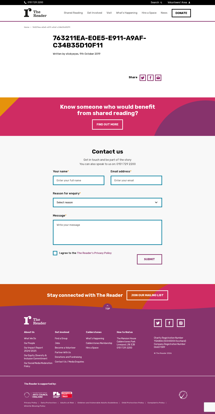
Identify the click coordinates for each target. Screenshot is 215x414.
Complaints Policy (156, 403)
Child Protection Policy (133, 403)
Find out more (107, 124)
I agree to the (85, 253)
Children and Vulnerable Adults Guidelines (97, 403)
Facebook (150, 78)
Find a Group (61, 338)
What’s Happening (126, 12)
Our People (29, 343)
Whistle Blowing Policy (34, 406)
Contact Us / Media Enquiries (69, 361)
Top (107, 308)
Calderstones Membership (99, 343)
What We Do (30, 338)
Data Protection (49, 403)
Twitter (143, 78)
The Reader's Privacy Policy (94, 253)
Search (155, 2)
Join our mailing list (147, 295)
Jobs (57, 343)
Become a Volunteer (65, 347)
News (164, 12)
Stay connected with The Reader (85, 295)
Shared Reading (73, 12)
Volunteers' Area (177, 2)
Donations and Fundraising (68, 357)
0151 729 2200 (35, 2)
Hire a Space (149, 12)
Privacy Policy (30, 403)
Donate (181, 13)
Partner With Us (63, 352)
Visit (109, 12)
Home (26, 27)
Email (158, 78)
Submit (149, 259)
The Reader (35, 12)
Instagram (181, 323)
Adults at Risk (67, 403)
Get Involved (94, 12)
